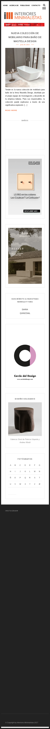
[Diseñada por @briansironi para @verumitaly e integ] (25, 668)
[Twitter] (22, 144)
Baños (25, 120)
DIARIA (25, 309)
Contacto (36, 5)
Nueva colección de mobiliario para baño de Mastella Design (25, 37)
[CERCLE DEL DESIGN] (25, 383)
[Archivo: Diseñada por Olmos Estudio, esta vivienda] (25, 527)
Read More (11, 110)
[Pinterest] (28, 144)
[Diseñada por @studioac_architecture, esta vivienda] (25, 597)
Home (5, 5)
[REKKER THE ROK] (25, 283)
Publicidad (25, 5)
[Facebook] (16, 144)
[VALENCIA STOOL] (25, 435)
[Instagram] (34, 144)
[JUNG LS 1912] (25, 214)
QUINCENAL (25, 313)
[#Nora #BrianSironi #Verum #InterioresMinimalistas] (25, 691)
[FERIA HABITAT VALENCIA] (24, 24)
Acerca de (13, 5)
